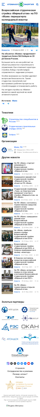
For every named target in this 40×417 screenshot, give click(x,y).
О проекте (20, 368)
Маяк (14, 101)
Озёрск (12, 135)
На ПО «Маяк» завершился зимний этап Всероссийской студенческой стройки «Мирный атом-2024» (25, 221)
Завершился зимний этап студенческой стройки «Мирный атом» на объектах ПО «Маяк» (25, 180)
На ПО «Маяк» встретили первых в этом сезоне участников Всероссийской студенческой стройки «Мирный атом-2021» (26, 274)
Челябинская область (30, 152)
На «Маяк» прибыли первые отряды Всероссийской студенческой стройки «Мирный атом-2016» (24, 234)
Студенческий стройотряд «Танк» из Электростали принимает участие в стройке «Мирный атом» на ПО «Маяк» (26, 193)
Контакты (19, 377)
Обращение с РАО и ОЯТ (25, 150)
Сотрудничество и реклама (20, 371)
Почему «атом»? (20, 374)
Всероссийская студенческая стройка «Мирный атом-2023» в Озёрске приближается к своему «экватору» (25, 248)
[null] (32, 50)
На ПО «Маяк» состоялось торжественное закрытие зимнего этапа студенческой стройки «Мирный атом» (25, 207)
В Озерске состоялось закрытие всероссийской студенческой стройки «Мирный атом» (25, 261)
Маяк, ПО (18, 147)
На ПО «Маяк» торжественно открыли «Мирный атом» (24, 287)
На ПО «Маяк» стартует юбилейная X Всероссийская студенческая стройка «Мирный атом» (24, 167)
